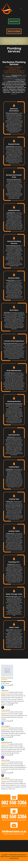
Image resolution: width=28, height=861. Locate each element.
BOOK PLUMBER (14, 31)
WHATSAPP (14, 21)
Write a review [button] (5, 683)
